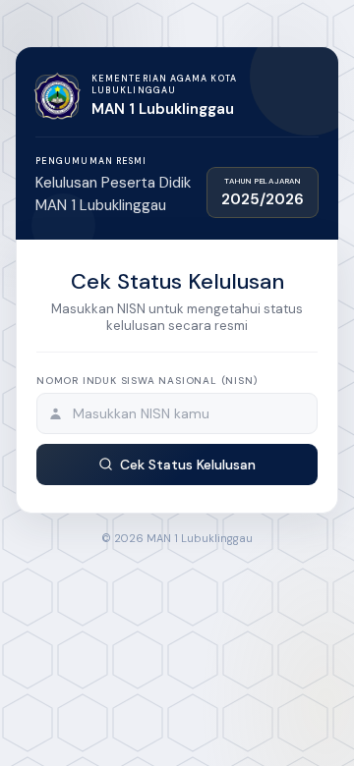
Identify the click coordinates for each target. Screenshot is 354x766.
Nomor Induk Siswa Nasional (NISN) (146, 380)
